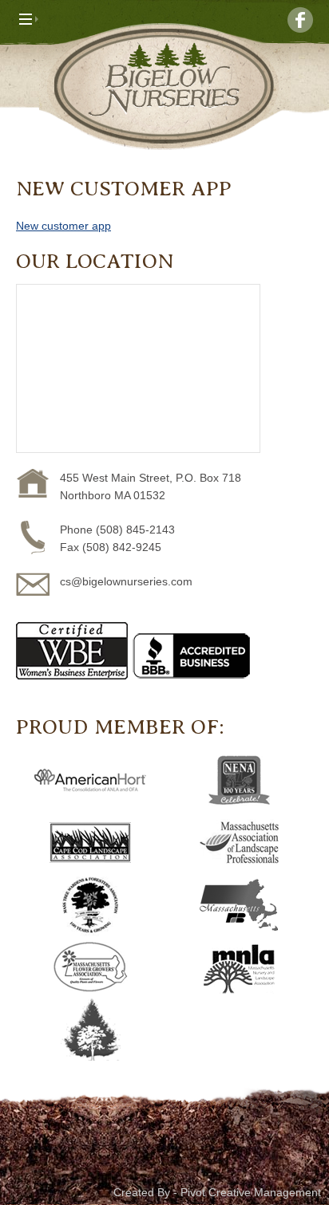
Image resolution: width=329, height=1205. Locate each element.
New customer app (63, 225)
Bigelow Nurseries (164, 86)
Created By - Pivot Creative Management (217, 1192)
